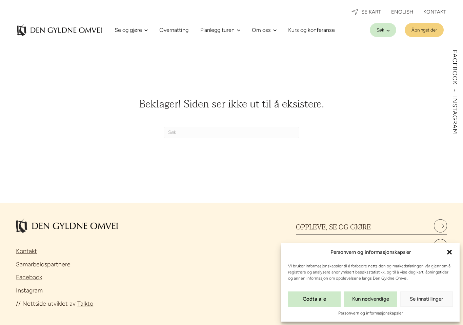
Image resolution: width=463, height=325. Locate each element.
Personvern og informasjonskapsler (370, 313)
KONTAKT (434, 12)
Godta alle (314, 299)
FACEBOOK (455, 68)
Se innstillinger (426, 299)
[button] (449, 252)
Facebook (29, 277)
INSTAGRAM (455, 115)
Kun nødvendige (370, 299)
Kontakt (26, 251)
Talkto (85, 303)
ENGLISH (402, 12)
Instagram (29, 290)
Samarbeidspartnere (43, 264)
